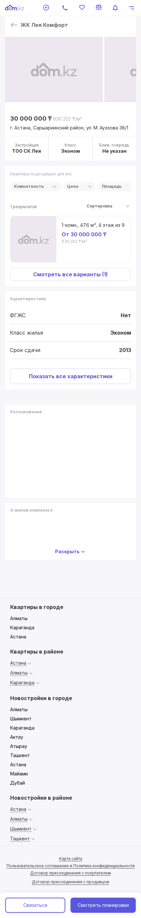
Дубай (17, 783)
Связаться (35, 905)
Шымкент (20, 718)
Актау (16, 737)
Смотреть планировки (103, 905)
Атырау (18, 746)
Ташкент (20, 755)
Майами (19, 773)
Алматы (19, 618)
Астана (18, 636)
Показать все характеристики (70, 376)
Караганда (22, 627)
